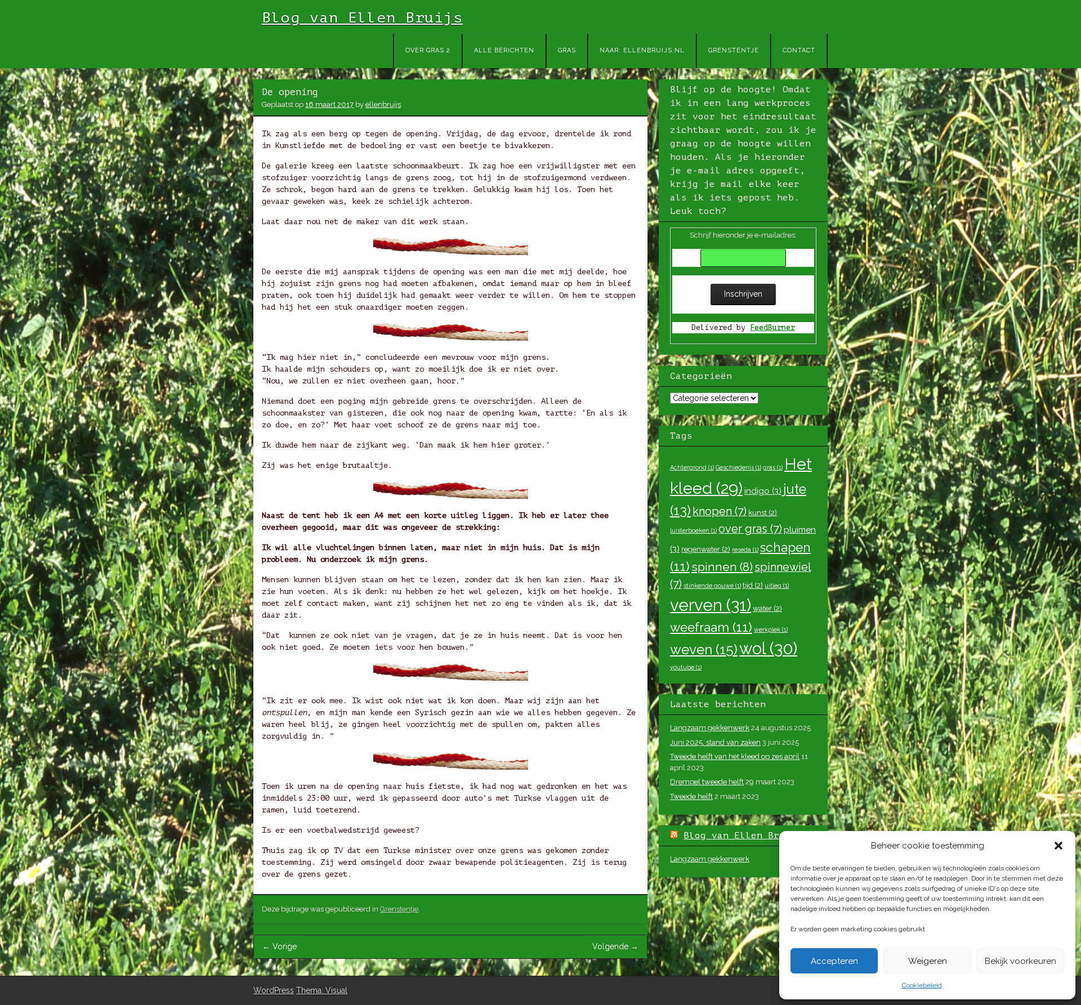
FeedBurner (772, 327)
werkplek (771, 629)
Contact (799, 50)
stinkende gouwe (712, 585)
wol (768, 648)
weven (704, 649)
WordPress (273, 990)
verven (710, 605)
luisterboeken (693, 530)
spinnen (722, 567)
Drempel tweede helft (707, 782)
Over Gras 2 (427, 50)
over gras (750, 528)
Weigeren (927, 961)
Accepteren (834, 961)
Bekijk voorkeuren (1020, 961)
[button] (1058, 845)
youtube (686, 667)
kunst (762, 512)
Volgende (615, 946)
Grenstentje (733, 50)
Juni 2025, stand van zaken (715, 742)
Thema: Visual (321, 990)
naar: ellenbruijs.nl (642, 50)
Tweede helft (691, 796)
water (767, 608)
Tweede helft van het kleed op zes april (734, 756)
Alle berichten (504, 50)
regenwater (705, 548)
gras (773, 467)
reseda (745, 549)
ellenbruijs (383, 104)
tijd (753, 584)
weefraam (711, 627)
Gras (567, 50)
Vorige (279, 946)
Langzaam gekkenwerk (709, 727)
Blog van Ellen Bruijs (362, 18)
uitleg (777, 585)
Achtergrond (692, 467)
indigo (762, 491)
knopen (720, 511)
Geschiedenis (738, 467)
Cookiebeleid (922, 985)
